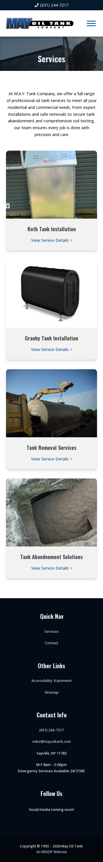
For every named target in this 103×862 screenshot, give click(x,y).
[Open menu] (91, 23)
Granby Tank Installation (51, 338)
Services (51, 631)
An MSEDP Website (51, 851)
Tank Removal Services (51, 447)
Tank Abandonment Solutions (51, 556)
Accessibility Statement (51, 680)
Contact (51, 642)
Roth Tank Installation (51, 229)
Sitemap (52, 692)
